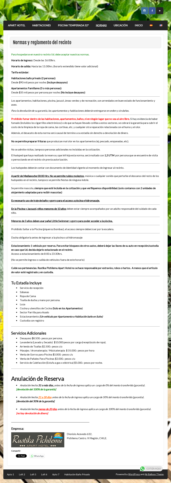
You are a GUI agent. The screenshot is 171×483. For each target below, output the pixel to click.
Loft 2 (22, 474)
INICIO (139, 25)
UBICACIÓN (121, 25)
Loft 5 (33, 474)
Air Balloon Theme (154, 474)
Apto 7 (55, 474)
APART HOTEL (16, 25)
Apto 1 (10, 474)
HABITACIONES (41, 25)
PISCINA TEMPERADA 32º (73, 25)
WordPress (134, 474)
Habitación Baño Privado (77, 474)
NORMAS (101, 25)
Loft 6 (44, 474)
